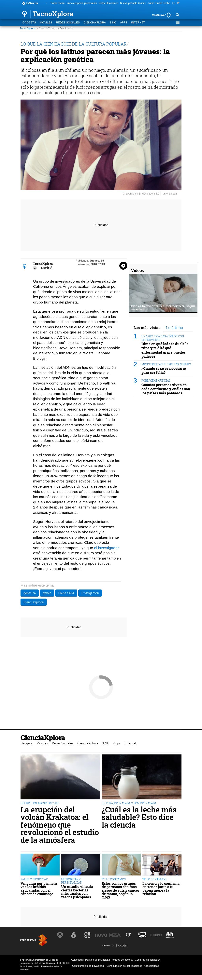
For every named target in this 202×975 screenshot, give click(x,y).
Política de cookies (122, 959)
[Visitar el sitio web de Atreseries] (129, 935)
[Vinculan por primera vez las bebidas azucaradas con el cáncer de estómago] (40, 865)
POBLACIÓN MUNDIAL (155, 380)
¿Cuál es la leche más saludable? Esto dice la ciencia (139, 817)
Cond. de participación (147, 959)
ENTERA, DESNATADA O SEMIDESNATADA (129, 803)
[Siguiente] (178, 3)
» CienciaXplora (46, 28)
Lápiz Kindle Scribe (159, 3)
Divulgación (90, 593)
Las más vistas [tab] (147, 327)
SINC (113, 22)
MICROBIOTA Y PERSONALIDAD (71, 880)
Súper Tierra (57, 3)
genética (29, 593)
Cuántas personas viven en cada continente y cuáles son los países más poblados (165, 389)
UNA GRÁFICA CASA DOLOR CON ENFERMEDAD (162, 338)
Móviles (46, 22)
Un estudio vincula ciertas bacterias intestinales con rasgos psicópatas (77, 892)
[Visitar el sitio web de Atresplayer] (108, 945)
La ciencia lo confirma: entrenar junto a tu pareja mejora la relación (161, 889)
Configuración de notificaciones (124, 965)
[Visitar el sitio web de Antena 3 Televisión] (60, 935)
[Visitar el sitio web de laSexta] (73, 935)
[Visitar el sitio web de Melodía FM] (170, 935)
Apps (123, 22)
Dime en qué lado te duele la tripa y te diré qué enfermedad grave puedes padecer (165, 350)
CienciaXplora (95, 22)
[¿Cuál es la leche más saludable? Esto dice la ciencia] (141, 777)
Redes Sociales (68, 22)
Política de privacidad (97, 959)
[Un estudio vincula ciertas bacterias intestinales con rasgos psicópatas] (80, 865)
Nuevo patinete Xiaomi (133, 3)
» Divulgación (65, 28)
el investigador (106, 548)
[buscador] (177, 15)
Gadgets (29, 22)
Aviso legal (77, 959)
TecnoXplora (27, 28)
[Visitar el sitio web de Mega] (115, 935)
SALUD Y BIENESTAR (34, 879)
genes (47, 593)
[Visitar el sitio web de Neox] (87, 935)
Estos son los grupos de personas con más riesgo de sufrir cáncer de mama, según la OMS (120, 890)
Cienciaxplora (33, 602)
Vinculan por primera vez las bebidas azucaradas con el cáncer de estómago (39, 889)
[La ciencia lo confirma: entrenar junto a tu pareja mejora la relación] (161, 865)
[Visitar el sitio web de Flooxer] (122, 945)
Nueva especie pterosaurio (81, 3)
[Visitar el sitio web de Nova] (101, 935)
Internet (138, 22)
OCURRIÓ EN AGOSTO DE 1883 (40, 803)
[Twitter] (35, 268)
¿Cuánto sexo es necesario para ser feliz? (163, 370)
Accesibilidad (151, 965)
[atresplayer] (160, 15)
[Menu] (177, 23)
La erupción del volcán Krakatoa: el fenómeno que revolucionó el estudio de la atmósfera (60, 825)
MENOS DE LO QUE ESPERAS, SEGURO (166, 364)
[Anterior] (47, 3)
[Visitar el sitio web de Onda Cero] (142, 935)
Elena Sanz (66, 593)
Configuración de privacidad (88, 965)
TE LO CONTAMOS (114, 879)
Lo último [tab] (174, 327)
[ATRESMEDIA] (33, 940)
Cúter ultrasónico (108, 3)
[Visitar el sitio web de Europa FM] (156, 935)
